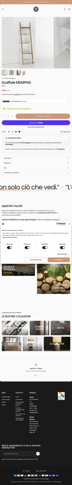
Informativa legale (57, 481)
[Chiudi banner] (69, 223)
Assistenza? (66, 131)
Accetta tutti (59, 260)
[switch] (27, 247)
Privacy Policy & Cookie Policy (20, 403)
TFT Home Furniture (8, 78)
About (4, 402)
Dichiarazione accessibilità (20, 419)
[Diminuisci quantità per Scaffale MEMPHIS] (4, 116)
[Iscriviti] (38, 453)
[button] (36, 158)
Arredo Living (6, 399)
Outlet (4, 405)
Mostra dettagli (62, 254)
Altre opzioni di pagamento (36, 127)
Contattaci (19, 399)
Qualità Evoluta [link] (9, 268)
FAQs (17, 397)
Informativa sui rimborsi (20, 414)
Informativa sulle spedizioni (45, 481)
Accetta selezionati (35, 260)
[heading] (11, 268)
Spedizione (17, 94)
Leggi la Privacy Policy (9, 237)
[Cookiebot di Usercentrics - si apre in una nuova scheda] (58, 224)
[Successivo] (69, 2)
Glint (47, 479)
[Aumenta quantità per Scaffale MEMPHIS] (12, 116)
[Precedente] (2, 2)
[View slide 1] (35, 375)
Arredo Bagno (6, 397)
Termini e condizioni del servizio (20, 409)
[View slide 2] (37, 375)
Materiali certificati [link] (61, 286)
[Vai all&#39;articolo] (4, 72)
